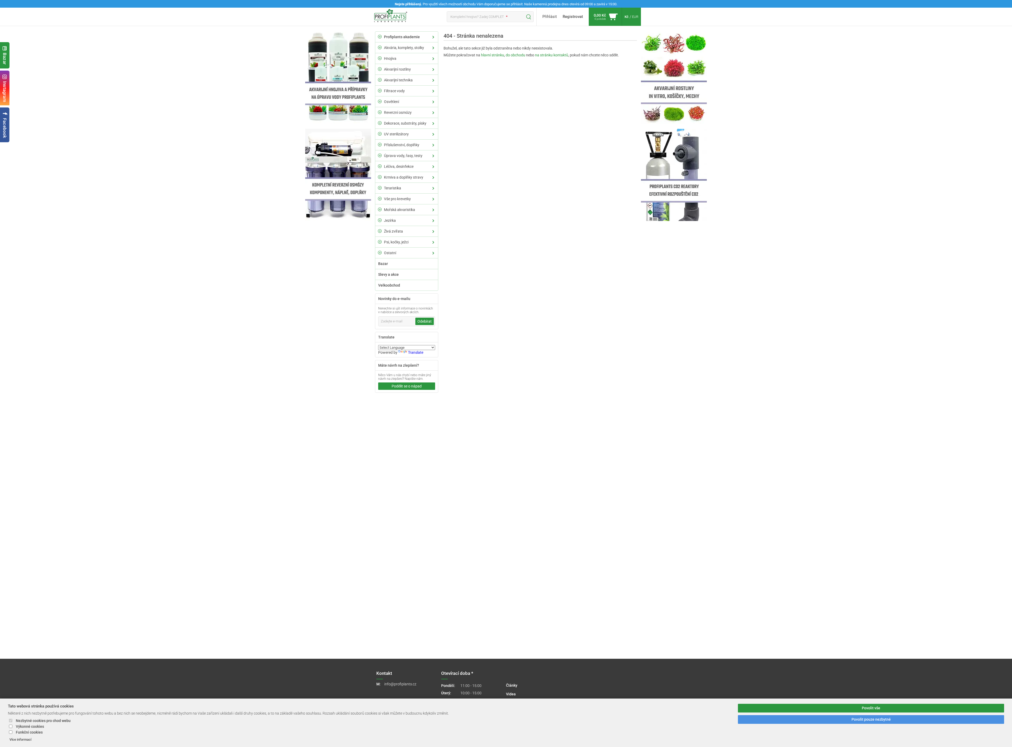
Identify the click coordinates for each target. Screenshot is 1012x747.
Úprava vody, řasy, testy (403, 156)
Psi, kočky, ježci (396, 242)
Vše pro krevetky (397, 199)
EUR (635, 17)
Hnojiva (390, 58)
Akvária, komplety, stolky (404, 48)
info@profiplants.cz (400, 684)
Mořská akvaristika (399, 210)
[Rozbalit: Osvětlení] (380, 101)
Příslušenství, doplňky (401, 145)
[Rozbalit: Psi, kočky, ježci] (380, 242)
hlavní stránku (492, 55)
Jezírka (390, 220)
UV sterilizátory (396, 134)
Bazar (4, 59)
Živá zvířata (393, 231)
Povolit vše (871, 708)
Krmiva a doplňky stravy (403, 177)
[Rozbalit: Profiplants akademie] (380, 37)
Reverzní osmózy (398, 112)
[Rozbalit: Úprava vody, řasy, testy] (380, 155)
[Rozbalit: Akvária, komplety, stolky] (380, 47)
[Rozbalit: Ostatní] (380, 252)
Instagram (4, 91)
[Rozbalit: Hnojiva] (380, 58)
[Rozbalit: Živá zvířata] (380, 231)
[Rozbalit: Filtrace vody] (380, 91)
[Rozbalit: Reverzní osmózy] (380, 112)
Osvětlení (391, 102)
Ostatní (390, 253)
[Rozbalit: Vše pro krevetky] (380, 199)
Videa (511, 694)
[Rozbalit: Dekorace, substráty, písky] (380, 123)
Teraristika (392, 188)
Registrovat (573, 16)
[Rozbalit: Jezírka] (380, 220)
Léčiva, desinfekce (398, 166)
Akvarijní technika (398, 80)
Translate (415, 352)
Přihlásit (549, 16)
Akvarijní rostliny (397, 69)
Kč (627, 17)
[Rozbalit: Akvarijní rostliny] (380, 69)
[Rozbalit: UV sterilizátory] (380, 134)
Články (511, 685)
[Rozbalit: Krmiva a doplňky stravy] (380, 177)
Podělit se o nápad (407, 386)
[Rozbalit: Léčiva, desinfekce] (380, 166)
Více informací (20, 739)
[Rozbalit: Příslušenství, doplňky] (380, 145)
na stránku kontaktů (551, 55)
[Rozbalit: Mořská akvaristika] (380, 209)
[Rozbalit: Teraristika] (380, 188)
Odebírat (424, 321)
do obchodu (515, 55)
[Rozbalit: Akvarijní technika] (380, 80)
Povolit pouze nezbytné (871, 719)
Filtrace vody (394, 91)
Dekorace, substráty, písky (405, 123)
